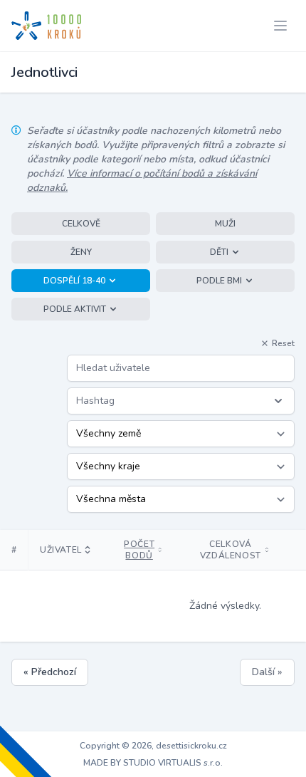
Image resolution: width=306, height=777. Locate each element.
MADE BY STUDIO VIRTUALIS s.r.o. (153, 762)
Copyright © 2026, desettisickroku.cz (153, 745)
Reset (283, 343)
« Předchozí (49, 672)
